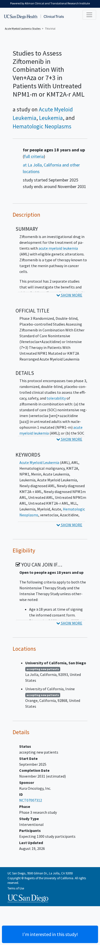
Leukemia (51, 117)
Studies (23, 28)
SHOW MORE (71, 295)
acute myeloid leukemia (58, 248)
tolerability (56, 398)
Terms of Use (16, 888)
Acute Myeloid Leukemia (39, 462)
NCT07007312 (30, 800)
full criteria (34, 156)
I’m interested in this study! (50, 934)
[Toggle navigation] (89, 15)
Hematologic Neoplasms (42, 126)
